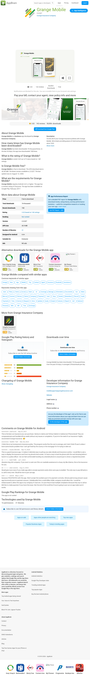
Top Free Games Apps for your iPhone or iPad (14, 649)
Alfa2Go (79, 673)
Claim (30, 292)
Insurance (50, 282)
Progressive (60, 673)
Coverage (43, 292)
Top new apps (68, 517)
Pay (30, 282)
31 (22, 230)
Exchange (32, 305)
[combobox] (42, 3)
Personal (5, 305)
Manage (51, 292)
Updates (40, 301)
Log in (85, 3)
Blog (3, 643)
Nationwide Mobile (24, 264)
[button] (67, 399)
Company (33, 296)
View (11, 282)
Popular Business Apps (33, 524)
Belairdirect (68, 296)
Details (60, 296)
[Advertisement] (45, 34)
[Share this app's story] (63, 78)
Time (12, 301)
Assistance (67, 282)
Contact (36, 282)
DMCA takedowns (7, 634)
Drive (33, 301)
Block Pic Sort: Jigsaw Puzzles (11, 609)
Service (19, 301)
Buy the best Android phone (40, 594)
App (17, 282)
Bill (18, 305)
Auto (4, 292)
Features (60, 301)
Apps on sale (21, 517)
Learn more (62, 207)
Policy (11, 292)
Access (23, 292)
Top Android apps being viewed (11, 596)
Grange (5, 282)
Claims (26, 296)
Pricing (66, 3)
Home (17, 292)
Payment (41, 296)
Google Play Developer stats (40, 580)
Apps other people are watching (44, 517)
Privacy (4, 625)
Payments (6, 301)
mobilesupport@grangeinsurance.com (60, 391)
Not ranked (25, 217)
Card (48, 296)
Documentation (6, 630)
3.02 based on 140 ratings (31, 212)
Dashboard (75, 3)
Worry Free (36, 264)
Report (67, 301)
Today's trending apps (56, 524)
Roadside (59, 282)
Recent (76, 296)
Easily (47, 301)
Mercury (5, 296)
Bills (12, 305)
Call (73, 301)
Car (77, 292)
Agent (43, 282)
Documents (68, 292)
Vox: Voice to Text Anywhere (10, 600)
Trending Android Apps (39, 585)
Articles (4, 639)
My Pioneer (67, 264)
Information (59, 292)
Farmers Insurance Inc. (55, 264)
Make (83, 292)
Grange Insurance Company (28, 312)
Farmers (12, 296)
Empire (53, 301)
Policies (19, 296)
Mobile (24, 282)
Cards (83, 296)
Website (49, 395)
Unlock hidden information (22, 357)
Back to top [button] (85, 657)
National (80, 301)
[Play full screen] (69, 78)
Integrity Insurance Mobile (9, 327)
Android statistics (37, 576)
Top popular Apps (37, 589)
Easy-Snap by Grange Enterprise (9, 264)
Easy (54, 296)
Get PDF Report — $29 (56, 210)
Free (24, 305)
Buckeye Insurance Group (69, 673)
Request (26, 301)
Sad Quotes (5, 605)
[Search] (52, 3)
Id (36, 292)
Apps (59, 3)
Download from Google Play (46, 129)
